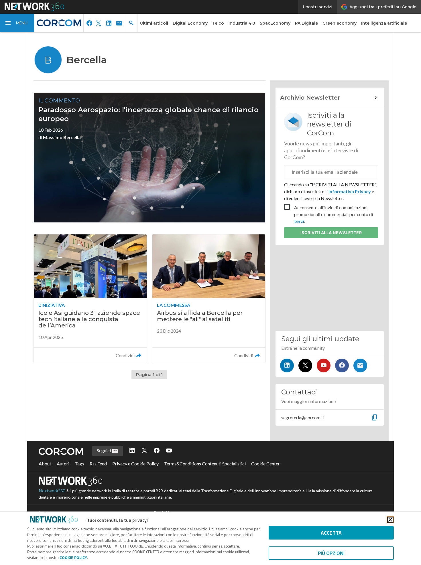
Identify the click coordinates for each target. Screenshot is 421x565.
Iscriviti (331, 232)
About (45, 463)
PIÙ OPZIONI (331, 553)
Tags (79, 463)
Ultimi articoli (154, 23)
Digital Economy (190, 23)
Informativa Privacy (350, 191)
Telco (218, 23)
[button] (17, 23)
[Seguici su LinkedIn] (287, 365)
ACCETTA (331, 533)
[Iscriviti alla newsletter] (360, 365)
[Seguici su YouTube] (323, 365)
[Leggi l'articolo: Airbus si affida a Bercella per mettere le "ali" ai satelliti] (208, 298)
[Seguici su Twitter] (305, 365)
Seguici (104, 450)
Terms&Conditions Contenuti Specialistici (205, 463)
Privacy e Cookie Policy (135, 463)
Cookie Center (265, 463)
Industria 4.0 (242, 23)
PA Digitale (306, 23)
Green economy (339, 23)
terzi (299, 221)
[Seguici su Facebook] (342, 365)
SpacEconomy (275, 23)
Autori (63, 463)
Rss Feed (98, 463)
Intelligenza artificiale (384, 23)
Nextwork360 (52, 490)
